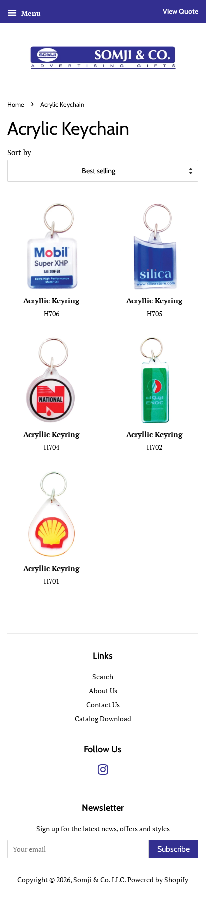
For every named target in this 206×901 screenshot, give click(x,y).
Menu (30, 13)
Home (16, 104)
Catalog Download (103, 718)
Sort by (20, 152)
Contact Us (103, 704)
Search (103, 676)
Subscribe (174, 849)
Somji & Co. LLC (99, 879)
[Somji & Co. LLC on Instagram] (103, 771)
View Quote (180, 11)
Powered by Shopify (158, 879)
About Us (103, 690)
